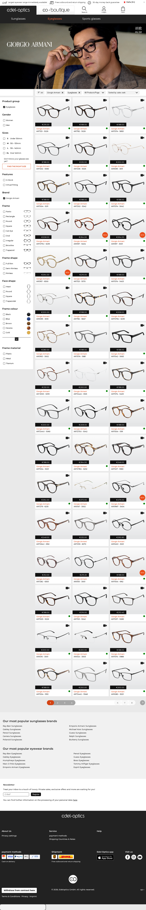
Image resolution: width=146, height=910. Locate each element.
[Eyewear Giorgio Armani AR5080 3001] (128, 673)
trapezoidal (11, 301)
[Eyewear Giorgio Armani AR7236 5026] (91, 148)
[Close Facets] (16, 92)
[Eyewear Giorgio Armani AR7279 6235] (53, 485)
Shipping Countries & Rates (62, 839)
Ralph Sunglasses (77, 736)
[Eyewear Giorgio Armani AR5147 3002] (91, 485)
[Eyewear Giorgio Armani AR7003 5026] (53, 598)
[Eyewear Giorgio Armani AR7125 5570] (91, 260)
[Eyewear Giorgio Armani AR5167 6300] (53, 260)
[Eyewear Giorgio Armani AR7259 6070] (91, 523)
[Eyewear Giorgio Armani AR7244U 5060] (53, 410)
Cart (123, 12)
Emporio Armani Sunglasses (82, 726)
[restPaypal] (18, 857)
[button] (18, 10)
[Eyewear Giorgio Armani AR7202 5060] (53, 148)
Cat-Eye (9, 231)
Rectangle (10, 216)
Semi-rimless (12, 268)
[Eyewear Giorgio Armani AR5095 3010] (53, 298)
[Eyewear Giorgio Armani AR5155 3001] (91, 561)
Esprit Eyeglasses (82, 767)
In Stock (9, 180)
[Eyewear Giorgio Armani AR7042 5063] (128, 335)
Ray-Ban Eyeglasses (12, 753)
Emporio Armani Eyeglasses (16, 767)
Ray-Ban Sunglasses (12, 726)
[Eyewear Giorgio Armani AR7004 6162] (128, 561)
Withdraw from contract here (19, 890)
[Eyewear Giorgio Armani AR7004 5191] (128, 410)
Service (53, 831)
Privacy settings (9, 836)
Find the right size (16, 166)
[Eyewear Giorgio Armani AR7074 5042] (128, 185)
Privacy (25, 896)
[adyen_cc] (4, 857)
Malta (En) (130, 2)
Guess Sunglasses (77, 733)
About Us (6, 831)
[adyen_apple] (26, 857)
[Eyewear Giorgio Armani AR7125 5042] (91, 598)
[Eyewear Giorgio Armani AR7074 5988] (128, 636)
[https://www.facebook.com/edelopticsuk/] (127, 858)
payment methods (58, 836)
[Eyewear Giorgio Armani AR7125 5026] (53, 110)
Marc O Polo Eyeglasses (14, 764)
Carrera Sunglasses (12, 736)
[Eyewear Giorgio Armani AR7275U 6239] (53, 223)
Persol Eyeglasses (82, 753)
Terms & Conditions (11, 896)
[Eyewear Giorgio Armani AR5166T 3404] (128, 485)
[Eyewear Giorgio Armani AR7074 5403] (128, 260)
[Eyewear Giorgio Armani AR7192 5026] (91, 110)
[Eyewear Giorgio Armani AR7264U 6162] (53, 523)
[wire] (35, 857)
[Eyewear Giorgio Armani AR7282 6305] (53, 561)
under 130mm (15, 138)
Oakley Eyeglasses (12, 757)
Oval (8, 236)
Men (8, 125)
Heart (8, 287)
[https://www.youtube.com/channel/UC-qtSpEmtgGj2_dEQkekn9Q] (139, 858)
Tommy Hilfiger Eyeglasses (87, 764)
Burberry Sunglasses (79, 739)
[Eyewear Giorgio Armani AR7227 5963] (128, 448)
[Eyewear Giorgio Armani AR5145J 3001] (128, 523)
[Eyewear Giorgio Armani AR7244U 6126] (91, 373)
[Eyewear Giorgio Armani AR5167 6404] (91, 223)
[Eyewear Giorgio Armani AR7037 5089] (128, 598)
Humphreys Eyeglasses (14, 760)
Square (9, 226)
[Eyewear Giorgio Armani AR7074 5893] (128, 110)
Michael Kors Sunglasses (81, 729)
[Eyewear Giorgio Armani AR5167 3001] (128, 223)
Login (104, 12)
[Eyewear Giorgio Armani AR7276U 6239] (128, 298)
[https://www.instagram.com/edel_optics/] (133, 858)
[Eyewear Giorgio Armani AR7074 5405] (128, 373)
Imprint (33, 896)
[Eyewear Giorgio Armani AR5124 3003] (91, 636)
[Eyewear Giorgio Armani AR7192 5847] (91, 298)
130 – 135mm (14, 143)
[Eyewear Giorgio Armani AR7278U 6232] (91, 448)
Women (9, 120)
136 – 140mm (14, 148)
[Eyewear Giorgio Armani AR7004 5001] (53, 448)
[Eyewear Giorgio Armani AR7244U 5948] (91, 673)
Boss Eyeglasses (81, 760)
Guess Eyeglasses (82, 757)
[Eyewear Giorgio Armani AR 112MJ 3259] (53, 373)
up (141, 889)
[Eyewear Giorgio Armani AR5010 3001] (53, 636)
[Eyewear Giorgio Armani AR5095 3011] (128, 148)
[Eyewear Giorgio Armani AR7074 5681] (91, 335)
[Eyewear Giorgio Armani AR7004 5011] (53, 185)
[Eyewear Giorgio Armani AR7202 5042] (91, 185)
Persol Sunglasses (11, 733)
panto (8, 212)
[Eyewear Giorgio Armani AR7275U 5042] (91, 410)
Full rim (9, 264)
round (9, 221)
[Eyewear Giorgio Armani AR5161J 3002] (53, 335)
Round (9, 291)
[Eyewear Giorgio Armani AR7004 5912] (53, 673)
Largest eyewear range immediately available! (27, 2)
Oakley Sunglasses (12, 729)
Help (99, 831)
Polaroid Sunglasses (12, 739)
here (75, 800)
